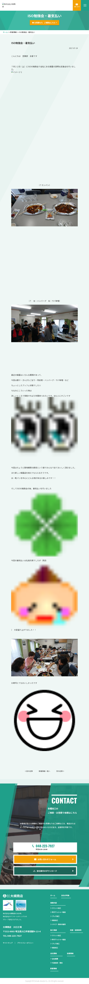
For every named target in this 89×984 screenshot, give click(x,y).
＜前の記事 (29, 771)
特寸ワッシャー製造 (59, 912)
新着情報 (13, 32)
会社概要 (55, 959)
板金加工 (55, 920)
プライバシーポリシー (25, 943)
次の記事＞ (60, 771)
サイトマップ (8, 943)
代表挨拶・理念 (57, 963)
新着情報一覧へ (44, 771)
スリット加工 (56, 908)
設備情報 (70, 953)
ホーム (5, 32)
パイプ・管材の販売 (59, 924)
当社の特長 (65, 895)
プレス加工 (56, 916)
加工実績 (53, 930)
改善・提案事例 (75, 930)
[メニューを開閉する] (85, 5)
